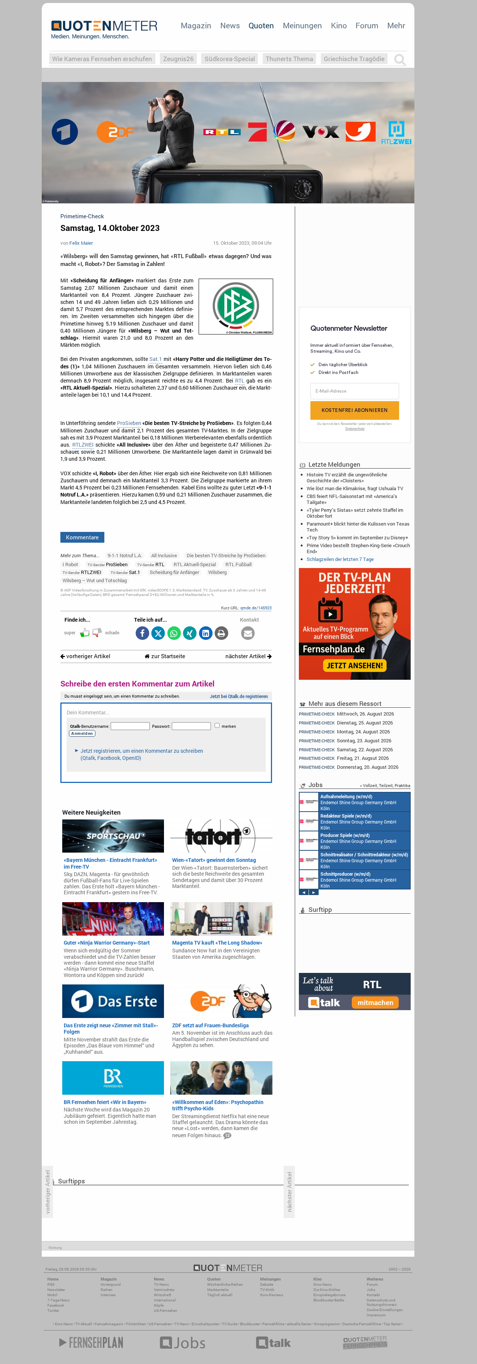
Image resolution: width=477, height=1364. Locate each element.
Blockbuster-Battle (328, 1300)
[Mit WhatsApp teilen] (174, 634)
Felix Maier (81, 243)
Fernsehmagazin (109, 1324)
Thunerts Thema (289, 58)
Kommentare (82, 537)
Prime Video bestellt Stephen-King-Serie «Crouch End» (358, 548)
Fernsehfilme (273, 1324)
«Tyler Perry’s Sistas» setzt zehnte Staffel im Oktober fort (355, 513)
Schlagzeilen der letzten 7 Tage (340, 559)
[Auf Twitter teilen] (158, 634)
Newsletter (56, 1289)
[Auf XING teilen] (190, 634)
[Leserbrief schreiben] (248, 634)
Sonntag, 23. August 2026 (345, 740)
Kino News (64, 1324)
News (230, 25)
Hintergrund (111, 1284)
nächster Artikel (246, 656)
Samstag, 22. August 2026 (346, 749)
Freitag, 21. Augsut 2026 (344, 758)
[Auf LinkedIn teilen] (206, 634)
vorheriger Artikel (87, 656)
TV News (181, 1324)
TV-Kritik (267, 1289)
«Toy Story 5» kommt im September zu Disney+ (357, 537)
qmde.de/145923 (256, 607)
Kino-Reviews (271, 1294)
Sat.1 (155, 359)
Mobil (52, 1294)
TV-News (161, 1284)
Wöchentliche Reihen (225, 1284)
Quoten (261, 25)
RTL (239, 380)
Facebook (55, 1305)
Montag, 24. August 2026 (344, 732)
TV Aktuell (83, 1324)
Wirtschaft (162, 1294)
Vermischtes (164, 1289)
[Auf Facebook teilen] (142, 634)
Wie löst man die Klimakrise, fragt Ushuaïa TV (355, 488)
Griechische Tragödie (354, 58)
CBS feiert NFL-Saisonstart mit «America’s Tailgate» (352, 499)
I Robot (70, 564)
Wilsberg (217, 572)
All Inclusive (164, 555)
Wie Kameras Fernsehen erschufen (102, 58)
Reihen (107, 1289)
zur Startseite (167, 656)
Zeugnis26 (178, 58)
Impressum (376, 1315)
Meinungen (302, 25)
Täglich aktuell (220, 1294)
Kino (339, 25)
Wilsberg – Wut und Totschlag (95, 580)
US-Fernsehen (165, 1310)
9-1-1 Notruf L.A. (125, 555)
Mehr (396, 25)
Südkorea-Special (230, 58)
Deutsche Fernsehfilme (361, 1324)
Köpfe (159, 1305)
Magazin (196, 25)
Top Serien (392, 1324)
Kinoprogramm (327, 1324)
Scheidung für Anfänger (174, 572)
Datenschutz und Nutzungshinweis (382, 1302)
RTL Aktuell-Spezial (195, 564)
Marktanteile (217, 1289)
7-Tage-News (58, 1300)
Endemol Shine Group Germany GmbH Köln (358, 802)
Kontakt (373, 1294)
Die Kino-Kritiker (326, 1289)
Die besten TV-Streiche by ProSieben (226, 555)
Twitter (53, 1310)
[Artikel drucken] (222, 634)
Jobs (371, 1289)
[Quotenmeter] (104, 30)
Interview (108, 1294)
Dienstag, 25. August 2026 (346, 723)
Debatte (266, 1284)
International (165, 1300)
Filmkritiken (136, 1324)
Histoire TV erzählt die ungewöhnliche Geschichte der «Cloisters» (347, 477)
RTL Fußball (238, 564)
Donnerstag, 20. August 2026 (348, 767)
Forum (367, 25)
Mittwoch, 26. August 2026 (346, 713)
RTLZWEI (83, 444)
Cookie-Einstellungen (385, 1309)
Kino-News (322, 1284)
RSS (50, 1284)
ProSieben (129, 423)
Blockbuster (250, 1324)
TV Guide (229, 1324)
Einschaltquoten (205, 1324)
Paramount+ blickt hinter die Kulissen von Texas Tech (358, 526)
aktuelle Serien (299, 1324)
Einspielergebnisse (329, 1294)
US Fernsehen (160, 1324)
